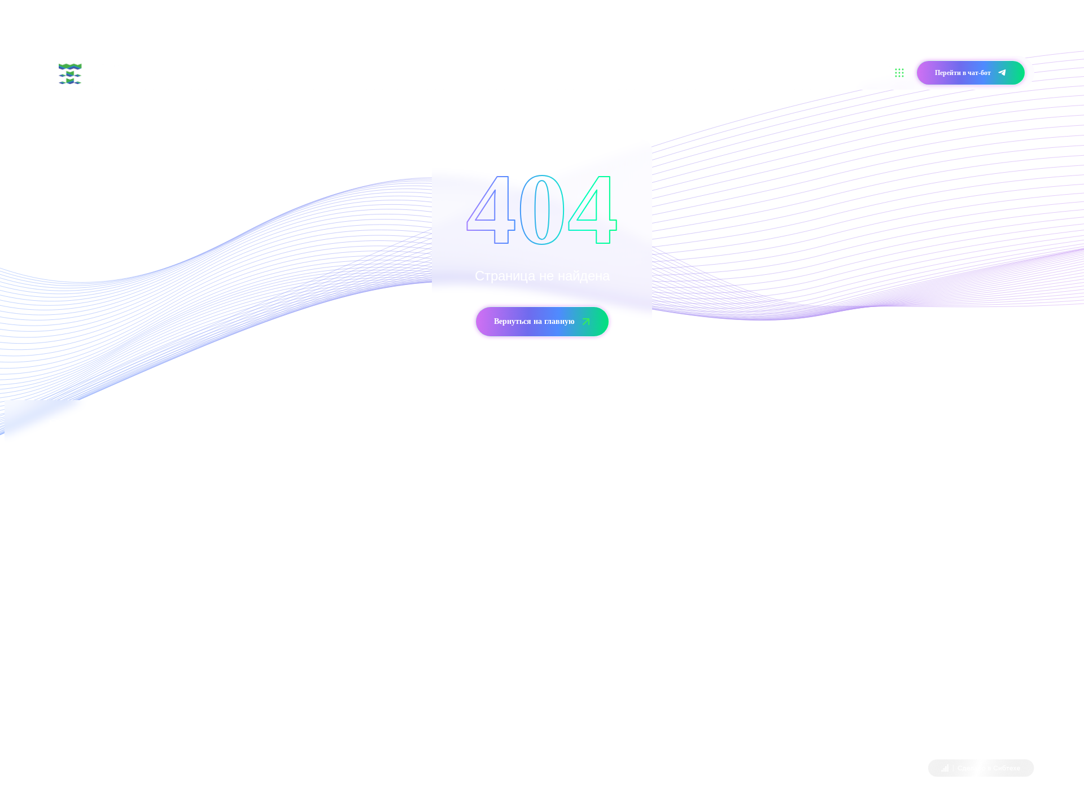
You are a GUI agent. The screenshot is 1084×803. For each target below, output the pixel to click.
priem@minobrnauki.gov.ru (668, 532)
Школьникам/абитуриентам (252, 72)
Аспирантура (395, 72)
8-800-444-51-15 (611, 500)
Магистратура (335, 72)
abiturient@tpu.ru (151, 626)
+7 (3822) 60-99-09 (81, 595)
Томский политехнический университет (151, 769)
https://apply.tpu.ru (208, 721)
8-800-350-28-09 (110, 563)
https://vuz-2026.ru (219, 690)
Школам (444, 72)
